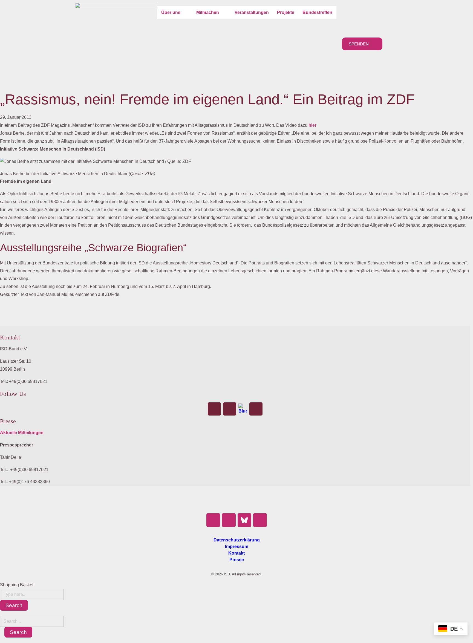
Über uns (170, 12)
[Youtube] (260, 520)
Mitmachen (207, 12)
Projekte (285, 12)
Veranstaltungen (252, 12)
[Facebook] (214, 409)
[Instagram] (229, 409)
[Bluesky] (243, 408)
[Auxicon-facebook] (213, 520)
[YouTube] (256, 409)
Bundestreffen (317, 12)
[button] (174, 12)
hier (312, 125)
